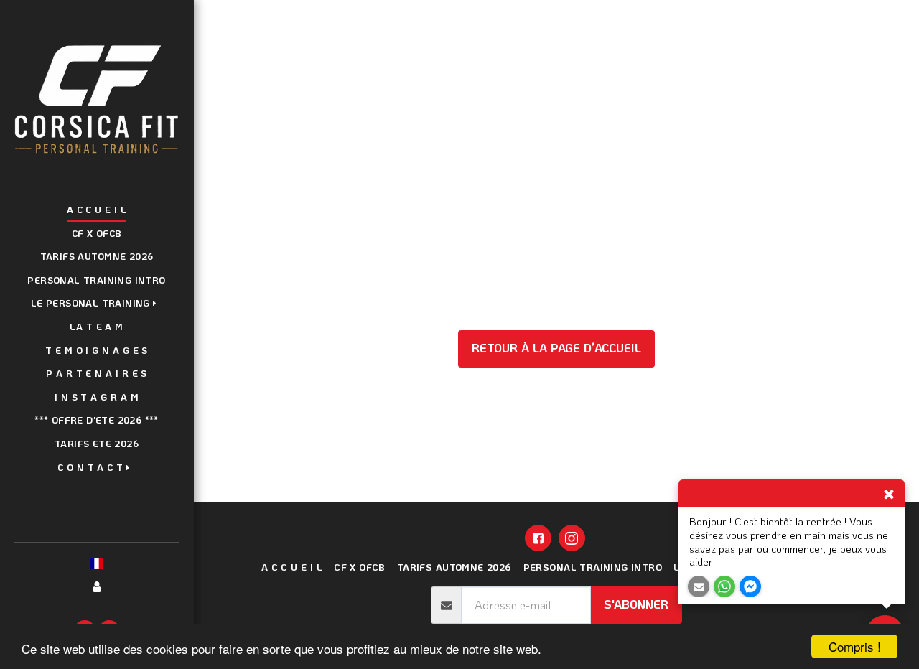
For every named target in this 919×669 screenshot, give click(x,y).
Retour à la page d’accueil (556, 347)
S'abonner (636, 604)
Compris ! (855, 646)
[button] (97, 304)
